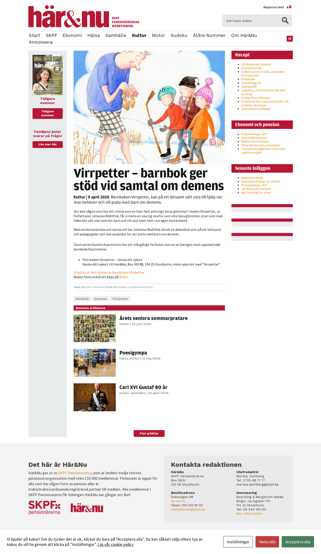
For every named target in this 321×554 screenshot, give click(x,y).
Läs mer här (47, 144)
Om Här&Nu (244, 35)
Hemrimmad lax (251, 68)
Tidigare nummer (47, 113)
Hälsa (93, 35)
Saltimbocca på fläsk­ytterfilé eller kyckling (263, 92)
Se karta (178, 501)
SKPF (51, 35)
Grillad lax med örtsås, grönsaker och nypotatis (263, 73)
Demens (100, 298)
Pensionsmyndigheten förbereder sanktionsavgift (263, 151)
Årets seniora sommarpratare (153, 318)
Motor (158, 35)
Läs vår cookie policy (116, 544)
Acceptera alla (297, 541)
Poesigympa (133, 352)
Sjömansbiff (249, 87)
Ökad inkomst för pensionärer (261, 145)
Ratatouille (248, 79)
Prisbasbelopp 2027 (254, 134)
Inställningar (238, 541)
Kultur (139, 35)
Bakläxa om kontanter (255, 141)
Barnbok (82, 298)
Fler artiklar (149, 433)
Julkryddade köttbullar (256, 109)
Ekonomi (72, 35)
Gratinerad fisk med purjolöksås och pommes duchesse (265, 103)
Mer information (249, 514)
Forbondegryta (251, 83)
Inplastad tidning (252, 178)
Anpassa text (277, 7)
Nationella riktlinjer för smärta (260, 181)
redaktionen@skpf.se (188, 509)
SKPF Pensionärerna (74, 472)
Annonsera (41, 42)
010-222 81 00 (192, 505)
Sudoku (179, 35)
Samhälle (115, 35)
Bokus (123, 277)
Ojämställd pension (253, 138)
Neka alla (267, 541)
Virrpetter (120, 298)
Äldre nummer (209, 35)
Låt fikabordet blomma (256, 64)
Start (34, 35)
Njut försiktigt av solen (256, 193)
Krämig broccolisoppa (255, 98)
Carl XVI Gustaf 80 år (143, 387)
